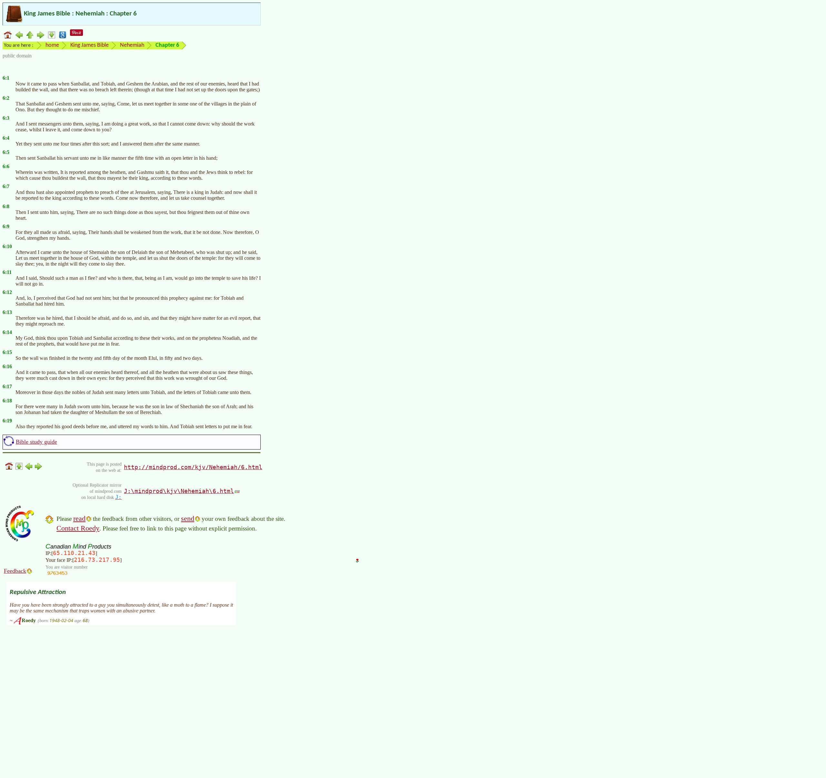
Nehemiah (132, 45)
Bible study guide (36, 442)
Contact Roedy (77, 528)
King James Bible (89, 45)
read (79, 518)
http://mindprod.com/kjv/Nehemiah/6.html (193, 467)
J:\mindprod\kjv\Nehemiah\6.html (179, 491)
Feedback (15, 571)
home (52, 45)
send (187, 518)
